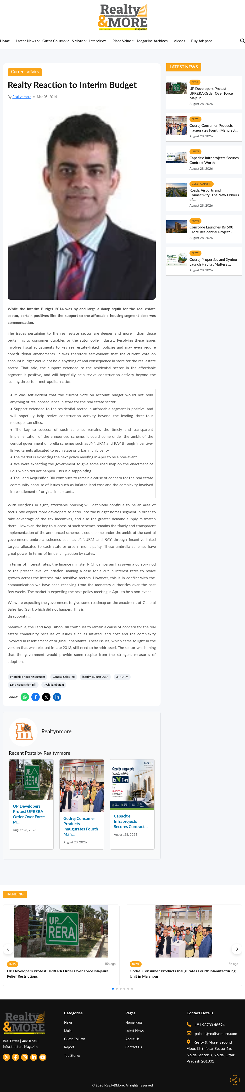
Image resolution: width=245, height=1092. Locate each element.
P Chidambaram (54, 684)
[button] (8, 949)
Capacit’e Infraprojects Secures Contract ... (131, 821)
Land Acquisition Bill (23, 684)
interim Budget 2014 (95, 676)
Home (5, 41)
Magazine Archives (152, 41)
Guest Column (54, 41)
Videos (179, 41)
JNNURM (122, 676)
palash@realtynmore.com (215, 1034)
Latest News (26, 41)
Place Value (121, 41)
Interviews (97, 41)
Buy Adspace (201, 41)
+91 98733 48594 (209, 1025)
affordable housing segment (27, 676)
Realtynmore (21, 97)
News (68, 1022)
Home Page (133, 1022)
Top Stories (72, 1055)
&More (78, 41)
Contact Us (133, 1047)
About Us (132, 1039)
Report (69, 1047)
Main (68, 1031)
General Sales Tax (64, 676)
